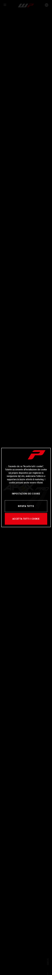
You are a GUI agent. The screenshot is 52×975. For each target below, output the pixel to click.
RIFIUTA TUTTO (26, 506)
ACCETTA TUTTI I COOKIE (25, 518)
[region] (26, 487)
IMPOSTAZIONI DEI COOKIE (26, 493)
